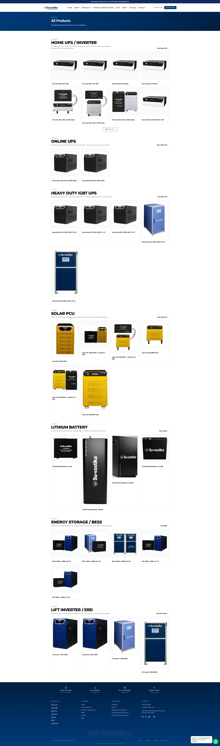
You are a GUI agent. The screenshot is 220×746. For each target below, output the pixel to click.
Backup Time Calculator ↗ (120, 710)
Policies (132, 8)
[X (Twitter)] (154, 717)
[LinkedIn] (149, 717)
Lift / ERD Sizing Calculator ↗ (121, 715)
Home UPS (54, 705)
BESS (52, 720)
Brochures (115, 704)
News (124, 8)
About (76, 8)
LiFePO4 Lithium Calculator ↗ (121, 712)
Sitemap (156, 740)
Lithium (53, 717)
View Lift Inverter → (162, 613)
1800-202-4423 (158, 7)
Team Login (165, 740)
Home (69, 8)
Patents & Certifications (103, 8)
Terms (140, 740)
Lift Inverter (54, 723)
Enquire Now (170, 7)
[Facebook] (143, 717)
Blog (118, 8)
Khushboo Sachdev (105, 743)
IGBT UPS (54, 711)
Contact (141, 8)
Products (86, 8)
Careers (83, 715)
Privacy (114, 707)
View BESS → (164, 526)
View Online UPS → (163, 145)
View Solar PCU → (163, 317)
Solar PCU (54, 714)
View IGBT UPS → (163, 197)
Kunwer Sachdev (86, 707)
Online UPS (54, 708)
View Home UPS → (163, 48)
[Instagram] (146, 717)
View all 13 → (110, 129)
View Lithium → (164, 431)
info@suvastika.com (148, 707)
